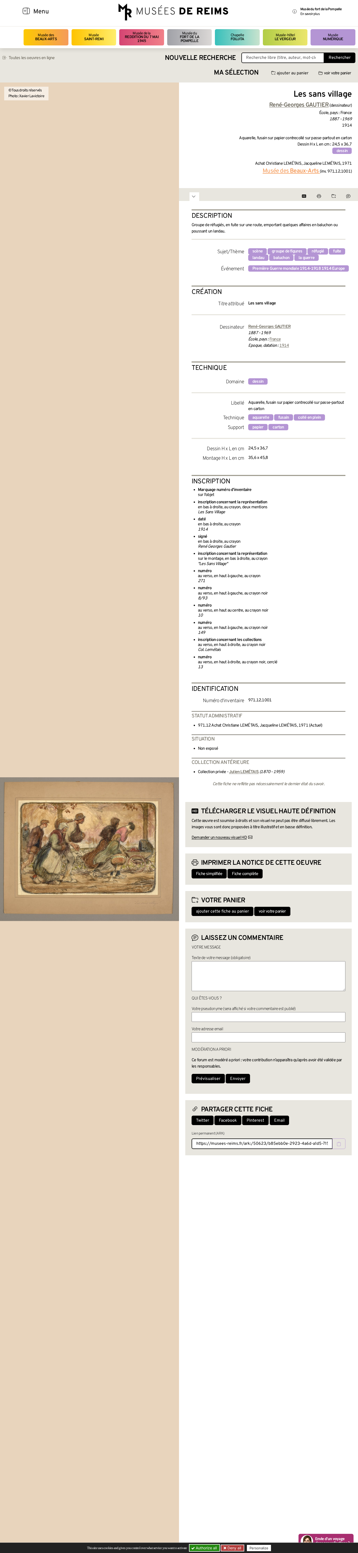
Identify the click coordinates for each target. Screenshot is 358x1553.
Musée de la (142, 37)
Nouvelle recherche (200, 58)
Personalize (258, 1548)
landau (258, 258)
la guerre (306, 258)
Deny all (233, 1548)
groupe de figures (287, 251)
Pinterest (255, 1120)
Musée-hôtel (285, 37)
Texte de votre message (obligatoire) (221, 958)
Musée (94, 37)
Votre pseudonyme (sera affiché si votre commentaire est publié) (244, 1009)
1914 (284, 345)
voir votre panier (337, 73)
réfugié (318, 251)
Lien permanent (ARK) (208, 1133)
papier (257, 427)
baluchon (281, 258)
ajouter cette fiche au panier (222, 911)
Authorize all (206, 1548)
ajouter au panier (292, 73)
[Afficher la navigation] (26, 12)
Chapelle (237, 37)
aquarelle (260, 417)
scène (257, 251)
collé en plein (309, 417)
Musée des (46, 37)
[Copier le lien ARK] (338, 1143)
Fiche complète (245, 874)
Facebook (228, 1120)
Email (279, 1120)
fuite (337, 251)
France (275, 339)
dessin (342, 151)
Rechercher (340, 57)
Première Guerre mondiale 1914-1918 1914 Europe (298, 268)
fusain (283, 417)
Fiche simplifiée (209, 874)
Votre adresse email (207, 1029)
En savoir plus (309, 14)
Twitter (202, 1120)
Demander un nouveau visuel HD (219, 837)
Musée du (189, 37)
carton (278, 427)
